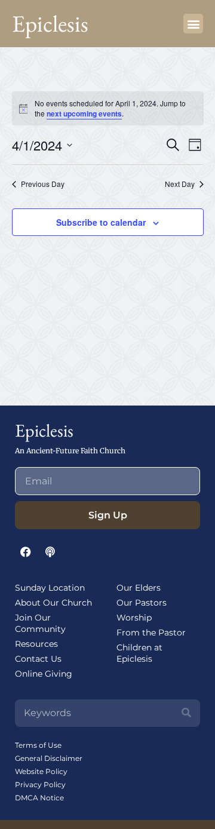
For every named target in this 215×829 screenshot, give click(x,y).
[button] (193, 23)
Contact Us (38, 658)
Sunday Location (50, 587)
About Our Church (53, 602)
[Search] (186, 713)
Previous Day (42, 184)
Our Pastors (141, 602)
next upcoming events (84, 113)
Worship (134, 617)
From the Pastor (151, 632)
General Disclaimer (48, 758)
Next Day (180, 184)
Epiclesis (50, 23)
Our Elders (138, 587)
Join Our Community (40, 623)
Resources (36, 643)
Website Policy (41, 771)
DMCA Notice (39, 797)
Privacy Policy (40, 784)
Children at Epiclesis (139, 653)
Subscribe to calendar (101, 222)
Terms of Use (38, 745)
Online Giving (43, 673)
